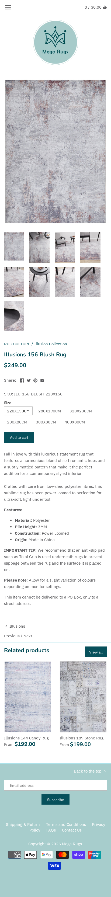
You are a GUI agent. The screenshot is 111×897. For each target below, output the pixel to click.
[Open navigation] (8, 7)
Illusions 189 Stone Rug (81, 737)
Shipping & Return (23, 824)
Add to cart (19, 437)
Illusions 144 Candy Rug (26, 737)
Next (27, 635)
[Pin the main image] (35, 379)
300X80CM (46, 422)
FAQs (51, 830)
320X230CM (81, 410)
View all (96, 652)
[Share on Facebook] (22, 379)
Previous (12, 635)
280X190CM (49, 410)
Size (7, 403)
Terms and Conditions (66, 824)
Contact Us (72, 830)
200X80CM (17, 422)
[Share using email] (42, 379)
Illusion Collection (50, 343)
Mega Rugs (72, 843)
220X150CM (18, 410)
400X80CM (75, 422)
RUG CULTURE (17, 343)
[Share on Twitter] (29, 379)
